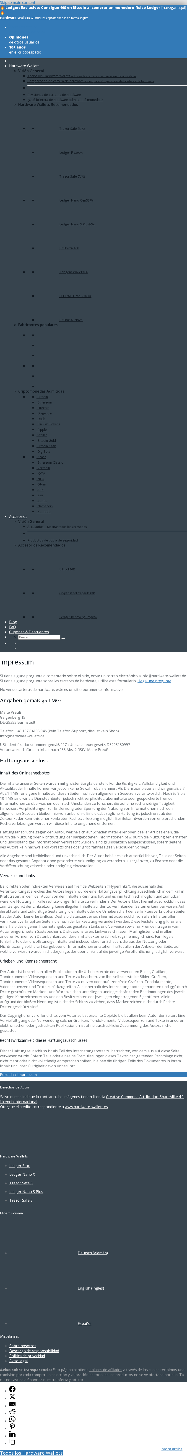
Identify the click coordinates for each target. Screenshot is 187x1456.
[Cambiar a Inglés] (20, 648)
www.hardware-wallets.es (86, 1106)
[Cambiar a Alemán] (20, 643)
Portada (7, 1074)
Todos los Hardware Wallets (31, 1453)
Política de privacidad (27, 1355)
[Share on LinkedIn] (12, 1435)
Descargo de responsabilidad (34, 1350)
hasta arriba (171, 1448)
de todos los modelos (27, 30)
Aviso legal (18, 1360)
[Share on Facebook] (12, 1390)
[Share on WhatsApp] (12, 1420)
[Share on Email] (12, 1405)
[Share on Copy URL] (12, 1443)
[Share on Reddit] (12, 1413)
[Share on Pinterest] (12, 1428)
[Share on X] (12, 1398)
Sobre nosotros (22, 1345)
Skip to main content (17, 2)
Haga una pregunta (154, 680)
